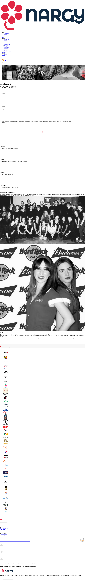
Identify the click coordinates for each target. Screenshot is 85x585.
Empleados (28, 35)
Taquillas (5, 46)
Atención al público (7, 43)
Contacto (5, 35)
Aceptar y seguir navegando (8, 579)
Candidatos (25, 35)
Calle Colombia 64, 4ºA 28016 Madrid (4, 529)
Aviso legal (2, 541)
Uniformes (14, 35)
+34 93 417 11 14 (4, 534)
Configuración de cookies (20, 579)
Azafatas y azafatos (7, 44)
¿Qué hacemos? (6, 33)
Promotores (6, 48)
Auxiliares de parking (7, 51)
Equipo (5, 34)
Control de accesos (7, 50)
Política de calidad (20, 541)
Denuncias (28, 541)
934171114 (6, 60)
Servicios (10, 35)
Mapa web (24, 541)
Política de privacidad (7, 541)
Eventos (19, 35)
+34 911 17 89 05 (4, 526)
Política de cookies (14, 541)
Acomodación (6, 45)
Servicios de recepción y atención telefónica (11, 49)
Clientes (22, 35)
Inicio (3, 37)
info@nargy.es (7, 62)
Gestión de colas (6, 47)
